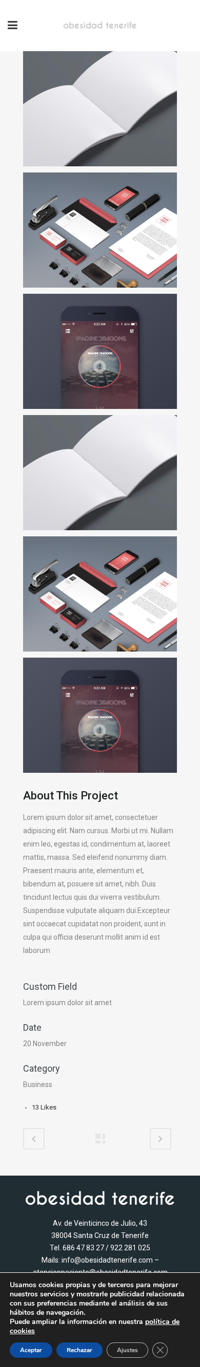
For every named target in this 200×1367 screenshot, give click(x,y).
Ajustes (127, 1350)
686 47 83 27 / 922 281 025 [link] (106, 1248)
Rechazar (79, 1350)
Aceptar (31, 1350)
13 (44, 1107)
